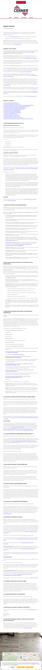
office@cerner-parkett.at (7, 641)
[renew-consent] (1, 669)
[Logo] (21, 10)
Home (10, 17)
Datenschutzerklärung (9, 644)
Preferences (12, 667)
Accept (29, 667)
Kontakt (31, 17)
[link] (16, 17)
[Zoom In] (3, 653)
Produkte (16, 17)
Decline (21, 667)
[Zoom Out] (3, 655)
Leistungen (23, 17)
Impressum (3, 644)
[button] (21, 2)
